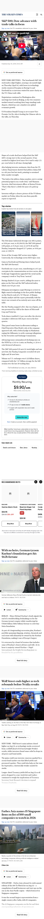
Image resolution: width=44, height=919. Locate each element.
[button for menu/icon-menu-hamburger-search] (41, 14)
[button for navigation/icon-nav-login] (37, 14)
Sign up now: (6, 28)
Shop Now (10, 524)
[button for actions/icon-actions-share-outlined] (39, 64)
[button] (37, 14)
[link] (12, 14)
